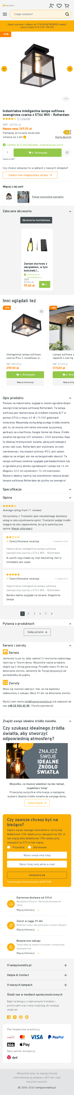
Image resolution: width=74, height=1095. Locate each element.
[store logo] (9, 5)
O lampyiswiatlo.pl (19, 965)
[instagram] (15, 1017)
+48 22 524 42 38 (19, 706)
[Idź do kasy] (70, 69)
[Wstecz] (4, 69)
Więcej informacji (22, 528)
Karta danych (63, 137)
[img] (37, 69)
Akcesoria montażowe (36, 220)
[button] (37, 26)
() (23, 119)
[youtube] (27, 1017)
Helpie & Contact (18, 975)
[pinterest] (21, 1017)
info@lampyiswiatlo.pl (38, 701)
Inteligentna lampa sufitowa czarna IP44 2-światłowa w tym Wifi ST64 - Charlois (23, 356)
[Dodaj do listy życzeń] (67, 153)
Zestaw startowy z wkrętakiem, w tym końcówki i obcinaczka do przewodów (36, 267)
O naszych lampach (19, 985)
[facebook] (8, 1017)
